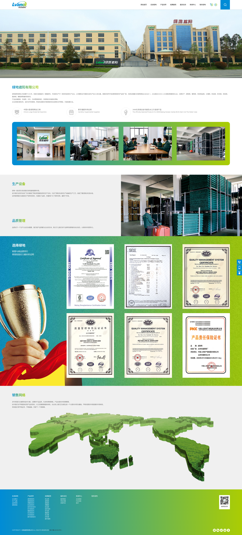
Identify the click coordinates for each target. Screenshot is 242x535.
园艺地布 (47, 509)
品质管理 (14, 503)
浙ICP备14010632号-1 (55, 530)
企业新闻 (78, 499)
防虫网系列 (31, 505)
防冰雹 (47, 515)
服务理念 (63, 499)
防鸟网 (47, 511)
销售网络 (14, 505)
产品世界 (163, 4)
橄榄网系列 (31, 511)
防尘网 (47, 499)
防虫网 (47, 507)
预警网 (47, 505)
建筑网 (47, 503)
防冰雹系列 (31, 513)
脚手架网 (47, 519)
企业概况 (14, 499)
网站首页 (144, 4)
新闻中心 (193, 4)
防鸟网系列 (31, 509)
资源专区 (63, 503)
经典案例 (173, 4)
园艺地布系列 (32, 507)
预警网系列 (31, 503)
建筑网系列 (31, 501)
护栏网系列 (31, 515)
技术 (77, 503)
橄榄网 (47, 513)
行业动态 (78, 501)
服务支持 (183, 4)
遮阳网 (47, 501)
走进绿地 (153, 4)
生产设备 (14, 501)
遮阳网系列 (31, 499)
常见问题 (63, 501)
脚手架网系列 (32, 517)
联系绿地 (203, 4)
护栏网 (47, 517)
